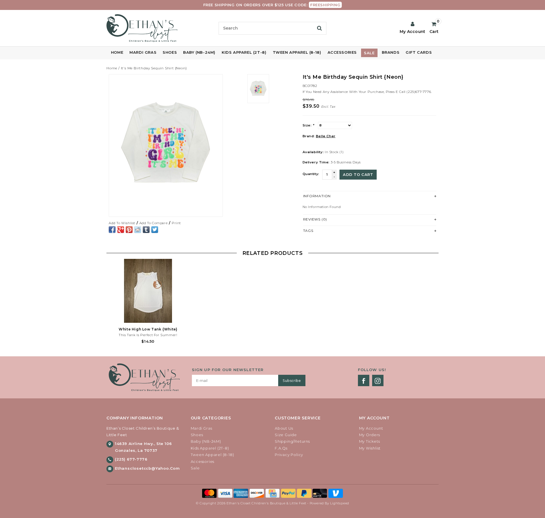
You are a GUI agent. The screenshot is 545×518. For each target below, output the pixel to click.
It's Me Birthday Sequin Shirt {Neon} (154, 68)
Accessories (342, 52)
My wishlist (370, 448)
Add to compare (153, 223)
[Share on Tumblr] (146, 229)
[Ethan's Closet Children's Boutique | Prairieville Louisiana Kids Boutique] (160, 28)
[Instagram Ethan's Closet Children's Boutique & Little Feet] (377, 380)
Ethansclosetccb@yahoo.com (147, 468)
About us (284, 428)
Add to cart (358, 174)
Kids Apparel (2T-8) (244, 52)
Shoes (170, 52)
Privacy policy (289, 454)
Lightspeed (339, 503)
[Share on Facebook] (112, 229)
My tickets (369, 441)
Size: (308, 125)
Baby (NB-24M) (199, 52)
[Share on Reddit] (137, 229)
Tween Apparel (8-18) (297, 52)
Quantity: (311, 174)
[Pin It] (129, 229)
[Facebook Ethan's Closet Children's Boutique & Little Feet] (363, 380)
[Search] (319, 28)
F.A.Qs (281, 448)
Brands (391, 52)
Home (117, 52)
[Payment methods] (210, 492)
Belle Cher (326, 136)
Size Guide (286, 434)
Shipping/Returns (292, 441)
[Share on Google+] (120, 229)
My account (371, 428)
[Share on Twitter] (154, 229)
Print (176, 223)
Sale (369, 53)
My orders (369, 434)
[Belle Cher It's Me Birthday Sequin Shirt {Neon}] (166, 145)
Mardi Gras (142, 52)
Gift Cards (419, 52)
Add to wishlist (122, 223)
